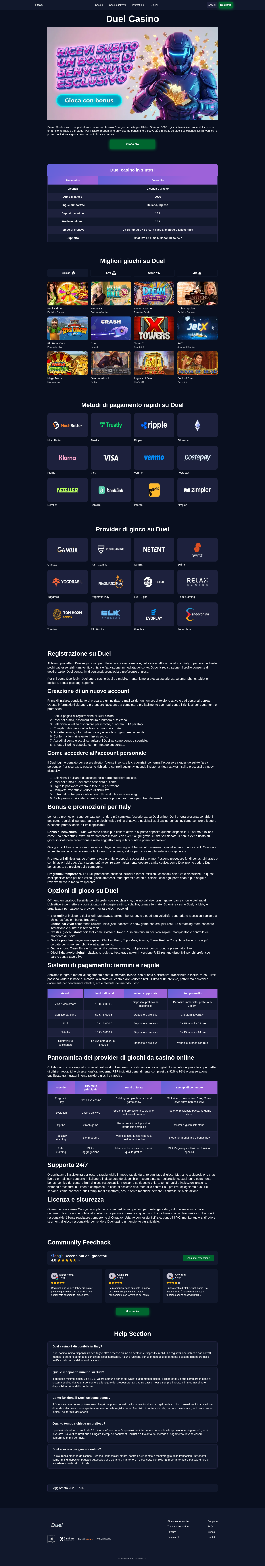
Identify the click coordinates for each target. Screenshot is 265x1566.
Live (108, 273)
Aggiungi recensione (198, 1258)
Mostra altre (132, 1311)
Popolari (65, 273)
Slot (194, 273)
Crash (151, 273)
